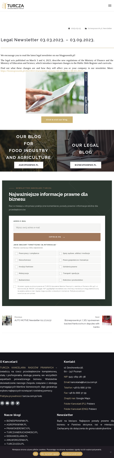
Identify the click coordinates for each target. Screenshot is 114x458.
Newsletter (107, 28)
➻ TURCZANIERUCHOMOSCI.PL (21, 432)
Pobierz (91, 403)
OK (35, 454)
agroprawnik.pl (29, 165)
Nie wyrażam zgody (50, 454)
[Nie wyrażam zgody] (110, 452)
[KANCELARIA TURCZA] (13, 5)
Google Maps (83, 398)
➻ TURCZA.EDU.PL (14, 444)
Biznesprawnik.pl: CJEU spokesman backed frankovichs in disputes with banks (81, 323)
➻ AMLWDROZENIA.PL (16, 440)
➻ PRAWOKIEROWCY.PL (17, 428)
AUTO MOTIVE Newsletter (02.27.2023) (33, 320)
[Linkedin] (12, 403)
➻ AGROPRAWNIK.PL (15, 424)
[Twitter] (17, 403)
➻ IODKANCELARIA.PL (16, 436)
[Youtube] (7, 403)
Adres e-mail (19, 221)
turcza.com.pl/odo (32, 396)
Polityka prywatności (72, 454)
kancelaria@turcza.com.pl (84, 382)
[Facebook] (2, 403)
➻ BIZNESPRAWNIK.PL (16, 421)
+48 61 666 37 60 (82, 387)
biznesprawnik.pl (95, 28)
